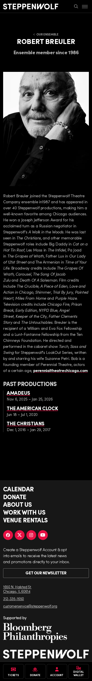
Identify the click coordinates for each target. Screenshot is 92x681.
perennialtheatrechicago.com (60, 370)
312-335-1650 (13, 598)
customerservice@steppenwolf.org (30, 606)
